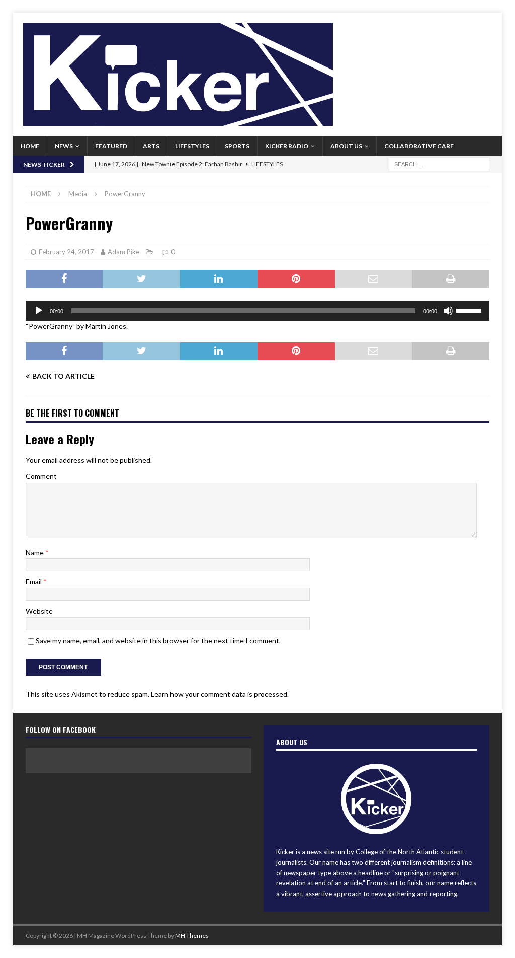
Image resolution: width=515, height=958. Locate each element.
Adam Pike (123, 252)
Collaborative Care (419, 146)
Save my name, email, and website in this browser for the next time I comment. (158, 640)
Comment (41, 476)
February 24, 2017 (66, 252)
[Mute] (448, 311)
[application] (258, 311)
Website (39, 611)
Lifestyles (192, 146)
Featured (111, 146)
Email (34, 581)
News (64, 146)
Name (35, 552)
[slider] (470, 310)
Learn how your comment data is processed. (220, 694)
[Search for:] (439, 163)
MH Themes (192, 935)
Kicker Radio (286, 146)
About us (346, 146)
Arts (151, 146)
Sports (237, 146)
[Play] (39, 311)
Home (30, 146)
